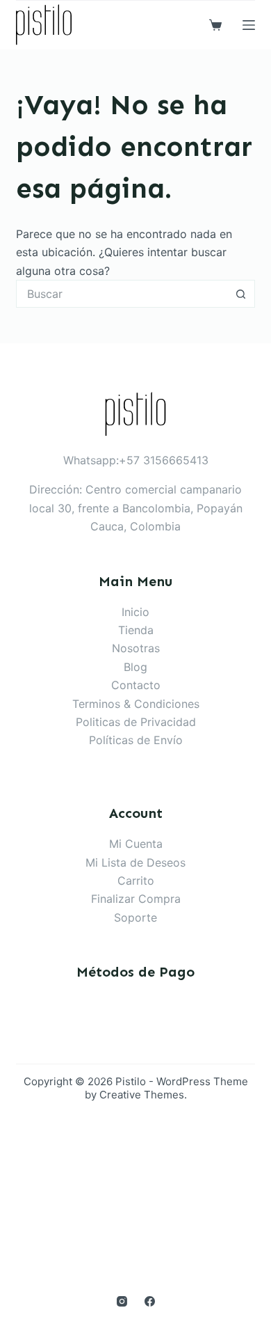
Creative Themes (141, 1094)
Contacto (136, 685)
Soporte (135, 917)
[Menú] (249, 25)
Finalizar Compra (136, 899)
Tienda (136, 630)
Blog (135, 667)
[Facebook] (150, 1301)
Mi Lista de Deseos (135, 862)
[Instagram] (122, 1301)
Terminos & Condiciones (135, 704)
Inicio (135, 612)
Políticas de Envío (136, 740)
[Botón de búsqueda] (241, 294)
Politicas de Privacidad (136, 722)
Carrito (135, 881)
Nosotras (136, 648)
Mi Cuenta (136, 844)
